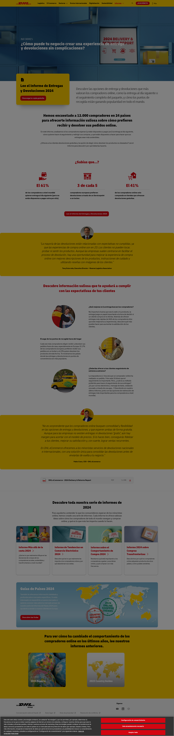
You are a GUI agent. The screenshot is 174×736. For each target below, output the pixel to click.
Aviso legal (14, 733)
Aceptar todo (133, 732)
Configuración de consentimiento (133, 720)
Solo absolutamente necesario (133, 726)
